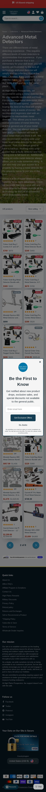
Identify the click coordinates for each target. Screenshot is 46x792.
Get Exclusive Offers (23, 418)
